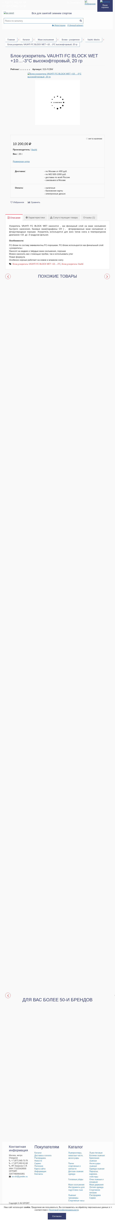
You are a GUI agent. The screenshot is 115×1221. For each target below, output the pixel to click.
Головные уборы (75, 1179)
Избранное (18, 202)
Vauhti (34, 149)
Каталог (26, 40)
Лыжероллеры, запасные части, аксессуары (75, 1155)
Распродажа (40, 1158)
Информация (40, 1171)
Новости (38, 1161)
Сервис (37, 1163)
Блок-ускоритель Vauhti (72, 264)
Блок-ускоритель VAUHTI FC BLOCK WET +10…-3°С (37, 264)
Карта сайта (39, 1169)
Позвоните (74, 2)
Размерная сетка (21, 161)
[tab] (14, 217)
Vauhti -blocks (93, 40)
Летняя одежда (96, 1187)
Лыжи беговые (95, 1153)
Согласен (57, 1216)
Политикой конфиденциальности (64, 1210)
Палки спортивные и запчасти (74, 1166)
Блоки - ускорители (71, 40)
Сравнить (35, 202)
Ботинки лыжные (97, 1155)
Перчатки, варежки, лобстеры (93, 1174)
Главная (11, 40)
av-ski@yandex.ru (20, 1177)
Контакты (38, 1174)
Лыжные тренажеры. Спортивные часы (76, 1198)
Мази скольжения (46, 40)
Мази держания (96, 1185)
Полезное (38, 1166)
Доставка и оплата (42, 1155)
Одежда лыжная (96, 1169)
